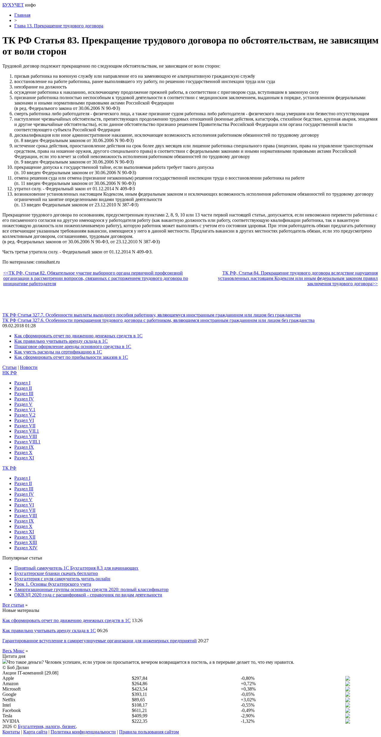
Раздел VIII (25, 436)
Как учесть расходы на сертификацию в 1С (58, 351)
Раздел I (22, 382)
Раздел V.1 (24, 409)
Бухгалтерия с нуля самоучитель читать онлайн (62, 578)
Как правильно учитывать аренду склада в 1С (61, 341)
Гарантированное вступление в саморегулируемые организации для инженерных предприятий (99, 640)
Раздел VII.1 (26, 431)
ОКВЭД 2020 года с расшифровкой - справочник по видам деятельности (88, 594)
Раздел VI (24, 420)
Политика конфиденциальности (83, 731)
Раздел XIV (26, 547)
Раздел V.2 (24, 414)
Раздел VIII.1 (27, 441)
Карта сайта (35, 731)
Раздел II (23, 388)
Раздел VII (24, 425)
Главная (22, 15)
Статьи (9, 367)
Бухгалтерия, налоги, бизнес (47, 726)
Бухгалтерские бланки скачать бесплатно (56, 573)
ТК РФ (9, 467)
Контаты (11, 731)
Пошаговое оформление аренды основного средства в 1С (72, 346)
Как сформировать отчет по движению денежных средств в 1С (78, 335)
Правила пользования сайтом (149, 731)
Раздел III (23, 393)
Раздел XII (24, 537)
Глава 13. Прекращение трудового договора (58, 25)
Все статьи (13, 604)
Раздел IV (24, 398)
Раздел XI (24, 457)
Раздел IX (24, 447)
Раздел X (23, 452)
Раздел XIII (25, 542)
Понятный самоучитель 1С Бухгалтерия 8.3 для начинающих (76, 568)
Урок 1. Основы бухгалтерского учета (52, 584)
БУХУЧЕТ (13, 4)
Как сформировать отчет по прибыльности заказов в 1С (71, 357)
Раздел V (23, 404)
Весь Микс (13, 650)
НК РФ (9, 372)
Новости (29, 367)
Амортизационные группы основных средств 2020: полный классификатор (91, 589)
